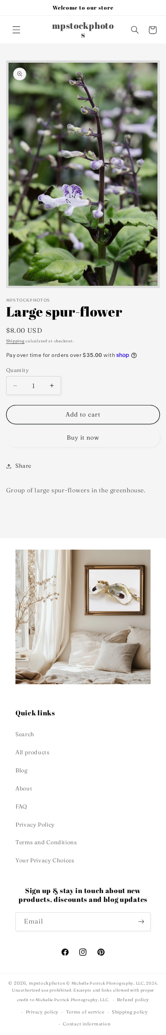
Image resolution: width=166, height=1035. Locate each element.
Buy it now (83, 437)
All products (32, 752)
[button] (16, 30)
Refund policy (133, 999)
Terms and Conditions (46, 842)
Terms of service (85, 1012)
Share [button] (23, 465)
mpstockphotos (47, 983)
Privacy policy (42, 1012)
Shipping (15, 340)
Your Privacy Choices (45, 860)
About (23, 788)
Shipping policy (130, 1012)
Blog (21, 770)
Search (24, 734)
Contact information (86, 1024)
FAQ (21, 806)
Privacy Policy (35, 824)
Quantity (17, 370)
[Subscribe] (141, 921)
